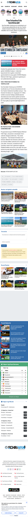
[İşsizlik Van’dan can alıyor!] (7, 283)
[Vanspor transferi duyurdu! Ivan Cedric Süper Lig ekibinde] (21, 208)
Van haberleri (8, 176)
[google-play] (14, 490)
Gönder (4, 245)
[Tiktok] (17, 469)
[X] (10, 469)
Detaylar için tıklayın (14, 396)
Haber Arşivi (18, 484)
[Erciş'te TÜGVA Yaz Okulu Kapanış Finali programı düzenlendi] (21, 195)
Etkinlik (13, 181)
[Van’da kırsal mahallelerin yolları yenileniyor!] (7, 195)
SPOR (25, 6)
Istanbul (21, 179)
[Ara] (26, 2)
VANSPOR (7, 6)
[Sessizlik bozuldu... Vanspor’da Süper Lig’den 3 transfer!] (21, 270)
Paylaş (4, 52)
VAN (2, 6)
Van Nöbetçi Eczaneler (7, 473)
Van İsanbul (4, 184)
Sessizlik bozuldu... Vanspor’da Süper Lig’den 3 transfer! (21, 276)
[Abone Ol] (26, 53)
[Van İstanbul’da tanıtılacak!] (14, 43)
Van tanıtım (19, 181)
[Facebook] (8, 469)
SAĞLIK (10, 496)
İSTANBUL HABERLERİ (6, 181)
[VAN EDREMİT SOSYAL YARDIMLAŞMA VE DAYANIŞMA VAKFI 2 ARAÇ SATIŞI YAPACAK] (7, 270)
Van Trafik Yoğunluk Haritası (19, 477)
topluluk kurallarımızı (13, 250)
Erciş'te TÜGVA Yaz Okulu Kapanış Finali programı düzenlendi (20, 200)
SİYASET (5, 496)
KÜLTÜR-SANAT (10, 498)
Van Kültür (10, 184)
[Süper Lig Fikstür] (26, 401)
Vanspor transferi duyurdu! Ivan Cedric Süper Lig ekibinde (19, 213)
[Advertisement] (14, 306)
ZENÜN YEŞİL (8, 56)
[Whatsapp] (20, 469)
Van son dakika (5, 179)
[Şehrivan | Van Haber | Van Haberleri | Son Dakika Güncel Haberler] (13, 2)
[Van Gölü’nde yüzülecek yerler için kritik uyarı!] (21, 220)
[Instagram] (13, 469)
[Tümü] (26, 265)
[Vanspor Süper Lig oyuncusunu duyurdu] (21, 283)
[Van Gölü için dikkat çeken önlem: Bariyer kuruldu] (7, 220)
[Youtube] (15, 469)
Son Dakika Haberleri (6, 484)
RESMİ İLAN (21, 496)
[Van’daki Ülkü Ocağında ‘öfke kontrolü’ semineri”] (7, 208)
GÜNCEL (20, 6)
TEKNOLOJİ (15, 496)
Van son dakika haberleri (17, 176)
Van (2, 176)
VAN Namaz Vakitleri (7, 476)
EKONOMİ (14, 6)
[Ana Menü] (1, 2)
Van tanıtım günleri (14, 179)
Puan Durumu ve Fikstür (7, 481)
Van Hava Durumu (20, 473)
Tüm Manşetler (19, 481)
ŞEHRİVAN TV (18, 498)
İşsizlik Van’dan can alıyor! (7, 287)
